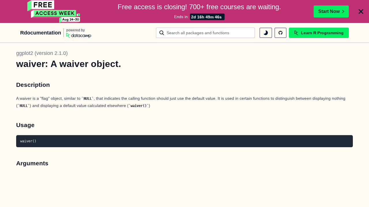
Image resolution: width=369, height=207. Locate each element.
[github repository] (280, 33)
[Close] (361, 11)
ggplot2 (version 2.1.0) (42, 53)
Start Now (329, 11)
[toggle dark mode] (265, 33)
